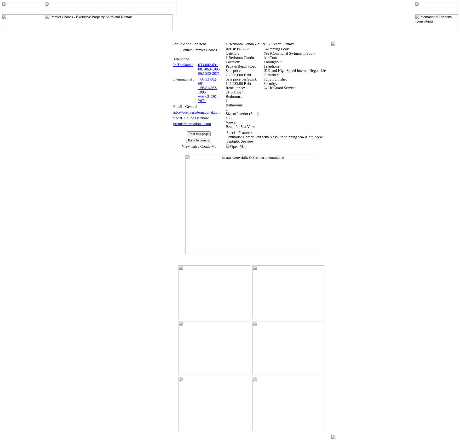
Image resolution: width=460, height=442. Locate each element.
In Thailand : (183, 65)
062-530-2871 (209, 73)
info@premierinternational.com (196, 112)
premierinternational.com (192, 124)
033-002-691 (208, 65)
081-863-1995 (209, 69)
